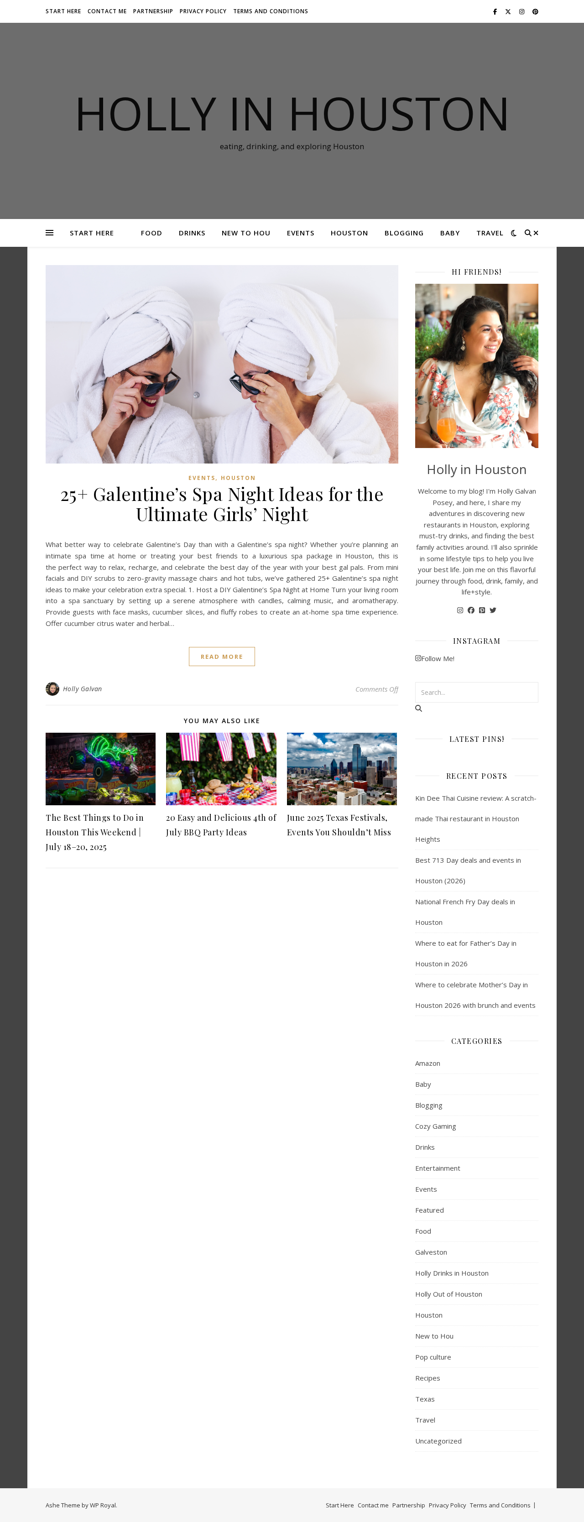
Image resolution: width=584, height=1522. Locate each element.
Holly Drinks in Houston (452, 1272)
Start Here (63, 11)
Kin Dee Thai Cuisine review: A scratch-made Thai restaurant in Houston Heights (476, 818)
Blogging (404, 232)
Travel (490, 232)
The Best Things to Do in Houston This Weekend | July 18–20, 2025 (95, 832)
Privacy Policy (203, 11)
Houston (349, 232)
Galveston (431, 1251)
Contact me (107, 11)
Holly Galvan (82, 688)
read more (222, 656)
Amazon (427, 1063)
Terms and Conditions (270, 11)
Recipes (427, 1377)
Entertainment (437, 1168)
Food (151, 232)
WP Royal (103, 1505)
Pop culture (433, 1356)
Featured (429, 1209)
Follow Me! (437, 658)
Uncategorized (438, 1440)
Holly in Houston (292, 113)
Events (300, 232)
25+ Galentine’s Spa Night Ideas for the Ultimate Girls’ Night (222, 503)
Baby (450, 232)
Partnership (153, 11)
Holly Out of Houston (448, 1293)
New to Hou (246, 232)
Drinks (192, 232)
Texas (425, 1398)
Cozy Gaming (435, 1126)
